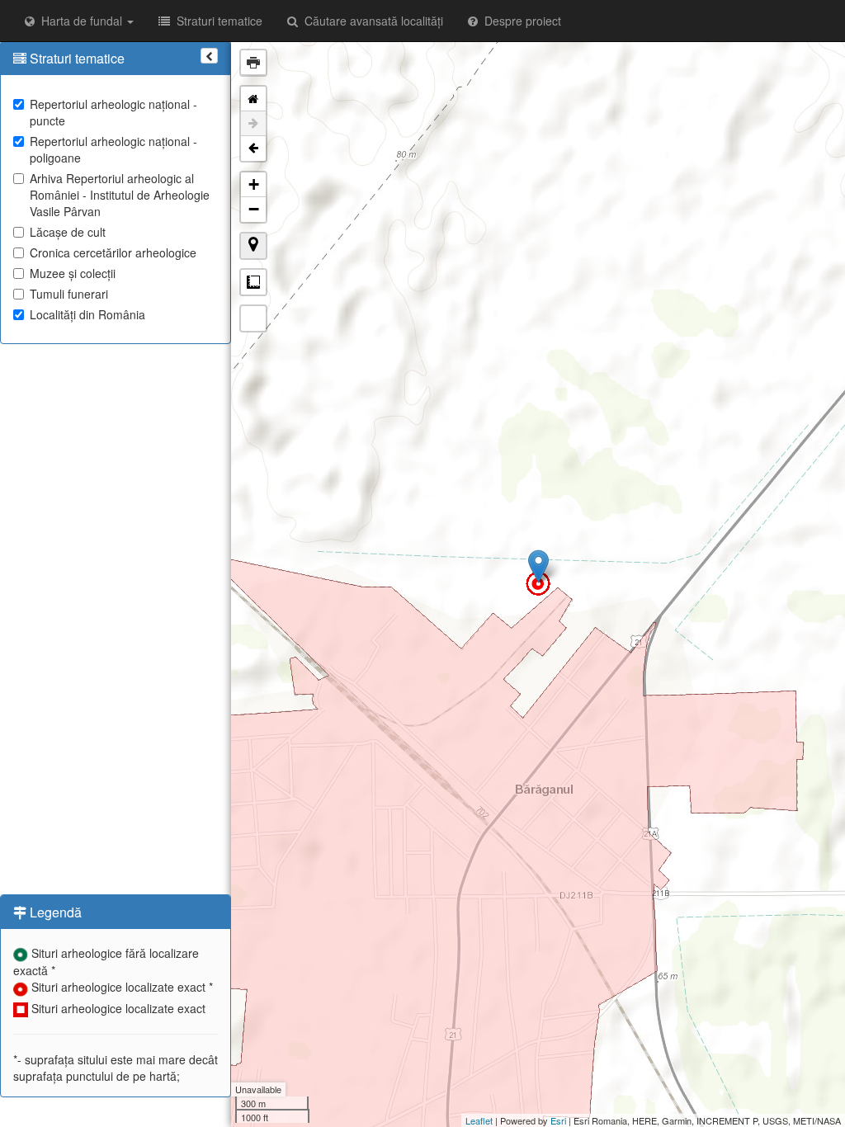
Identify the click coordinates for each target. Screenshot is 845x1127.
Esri (558, 1120)
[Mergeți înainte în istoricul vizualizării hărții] (253, 123)
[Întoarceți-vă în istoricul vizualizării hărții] (253, 148)
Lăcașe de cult (68, 232)
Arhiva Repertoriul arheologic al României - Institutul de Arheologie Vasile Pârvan (120, 194)
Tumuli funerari (69, 293)
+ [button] (253, 184)
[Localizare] (253, 245)
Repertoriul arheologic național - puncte (113, 112)
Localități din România (87, 314)
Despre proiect (519, 20)
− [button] (253, 209)
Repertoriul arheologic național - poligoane (113, 149)
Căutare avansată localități (370, 20)
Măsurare (253, 282)
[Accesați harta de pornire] (253, 99)
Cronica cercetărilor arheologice (113, 252)
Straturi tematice (216, 20)
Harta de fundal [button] (80, 20)
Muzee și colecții (73, 273)
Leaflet (479, 1120)
